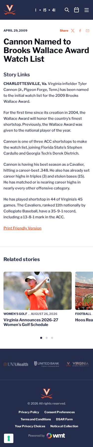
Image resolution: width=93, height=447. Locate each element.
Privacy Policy (29, 412)
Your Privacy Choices (30, 426)
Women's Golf (15, 314)
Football (83, 314)
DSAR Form (64, 419)
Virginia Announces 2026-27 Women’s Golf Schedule (30, 322)
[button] (41, 338)
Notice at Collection (64, 426)
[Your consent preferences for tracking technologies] (8, 438)
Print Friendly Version (22, 228)
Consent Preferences (59, 412)
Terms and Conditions (36, 419)
